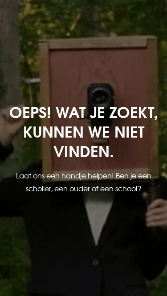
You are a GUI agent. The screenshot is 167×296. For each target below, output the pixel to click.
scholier (38, 188)
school (126, 188)
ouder (79, 188)
